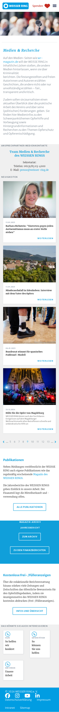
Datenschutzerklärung (18, 699)
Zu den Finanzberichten (30, 550)
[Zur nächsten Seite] (55, 442)
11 (38, 441)
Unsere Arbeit (9, 673)
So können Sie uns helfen (36, 647)
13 (49, 441)
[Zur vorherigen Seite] (3, 442)
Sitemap (25, 707)
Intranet (10, 707)
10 (33, 441)
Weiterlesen (45, 238)
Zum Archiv (29, 536)
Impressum (44, 699)
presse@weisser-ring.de (34, 169)
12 (44, 441)
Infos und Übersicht (29, 611)
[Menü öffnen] (54, 6)
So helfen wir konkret (10, 645)
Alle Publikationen (30, 507)
